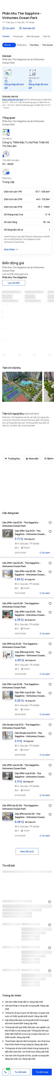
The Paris (34, 45)
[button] (14, 84)
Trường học (14, 458)
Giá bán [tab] (5, 36)
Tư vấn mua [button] (42, 1072)
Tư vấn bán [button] (20, 1072)
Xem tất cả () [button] (27, 851)
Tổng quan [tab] (18, 36)
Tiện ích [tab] (46, 36)
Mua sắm (33, 458)
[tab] (11, 296)
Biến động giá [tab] (32, 36)
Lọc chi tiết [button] (14, 282)
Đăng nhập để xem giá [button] (12, 99)
